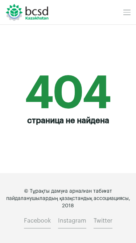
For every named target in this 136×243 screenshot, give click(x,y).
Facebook (37, 221)
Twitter (103, 221)
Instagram (72, 221)
